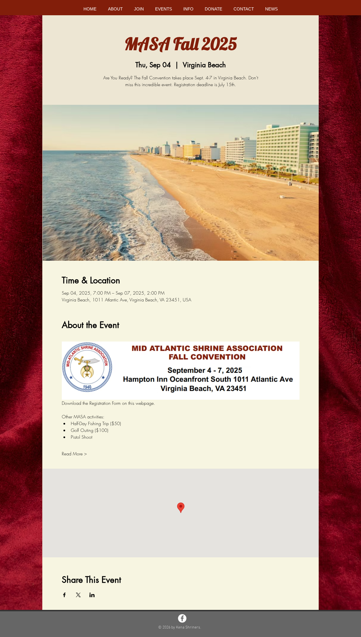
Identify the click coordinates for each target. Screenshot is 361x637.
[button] (115, 9)
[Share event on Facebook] (64, 595)
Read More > (74, 454)
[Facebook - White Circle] (182, 618)
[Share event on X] (78, 595)
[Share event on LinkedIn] (92, 595)
